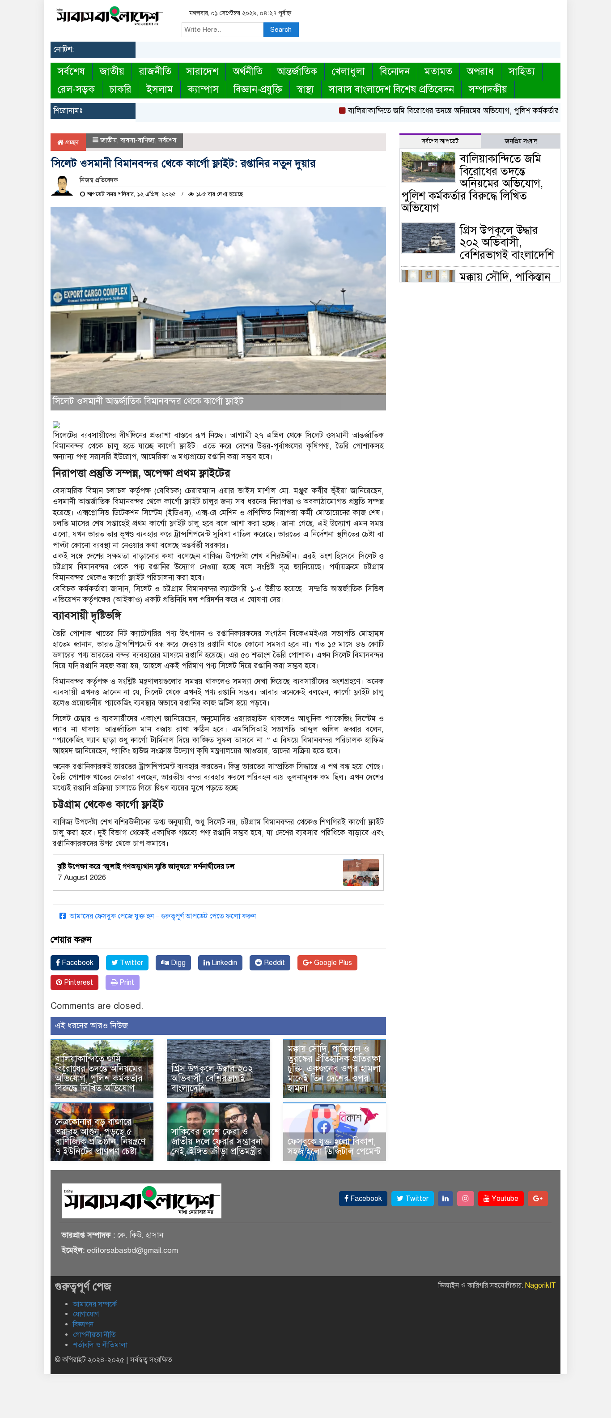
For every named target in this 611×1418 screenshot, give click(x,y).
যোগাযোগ (86, 1314)
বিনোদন (395, 71)
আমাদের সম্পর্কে (95, 1304)
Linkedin (223, 962)
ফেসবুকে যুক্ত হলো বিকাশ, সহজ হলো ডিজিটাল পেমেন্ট (334, 1146)
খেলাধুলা (348, 71)
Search (281, 30)
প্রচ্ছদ (71, 142)
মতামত (438, 71)
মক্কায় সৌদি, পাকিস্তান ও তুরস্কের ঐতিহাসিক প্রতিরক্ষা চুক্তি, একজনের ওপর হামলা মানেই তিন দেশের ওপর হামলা (334, 1068)
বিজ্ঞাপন (83, 1324)
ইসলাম (159, 89)
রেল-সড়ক (76, 89)
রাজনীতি (155, 71)
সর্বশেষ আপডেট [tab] (440, 141)
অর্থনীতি (248, 71)
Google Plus (332, 962)
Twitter (130, 962)
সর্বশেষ (71, 71)
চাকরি (121, 89)
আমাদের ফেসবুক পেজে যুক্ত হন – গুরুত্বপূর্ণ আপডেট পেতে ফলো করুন (162, 916)
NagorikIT (540, 1285)
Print (126, 982)
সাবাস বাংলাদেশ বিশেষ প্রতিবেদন (391, 89)
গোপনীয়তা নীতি (94, 1334)
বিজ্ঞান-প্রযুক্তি (257, 89)
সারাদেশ (202, 71)
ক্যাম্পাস (203, 89)
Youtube (504, 1198)
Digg (177, 962)
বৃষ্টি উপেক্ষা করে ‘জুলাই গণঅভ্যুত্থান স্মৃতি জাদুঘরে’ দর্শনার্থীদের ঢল (146, 866)
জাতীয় (112, 71)
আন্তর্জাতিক (297, 71)
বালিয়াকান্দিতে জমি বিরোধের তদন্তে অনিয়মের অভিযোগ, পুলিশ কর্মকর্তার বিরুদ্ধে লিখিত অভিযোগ (467, 110)
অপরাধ (480, 71)
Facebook (76, 962)
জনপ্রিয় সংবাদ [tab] (521, 141)
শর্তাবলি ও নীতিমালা (100, 1345)
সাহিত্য (522, 71)
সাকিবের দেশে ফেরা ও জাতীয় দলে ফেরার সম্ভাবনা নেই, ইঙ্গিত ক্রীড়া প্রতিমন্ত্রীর (217, 1141)
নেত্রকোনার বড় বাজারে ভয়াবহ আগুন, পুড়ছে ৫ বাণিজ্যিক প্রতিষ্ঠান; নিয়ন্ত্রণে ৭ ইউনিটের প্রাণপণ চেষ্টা (100, 1136)
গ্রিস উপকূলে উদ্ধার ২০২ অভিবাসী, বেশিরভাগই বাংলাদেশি (212, 1078)
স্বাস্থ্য (305, 89)
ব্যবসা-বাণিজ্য (137, 140)
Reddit (273, 962)
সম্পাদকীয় (488, 89)
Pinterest (77, 982)
